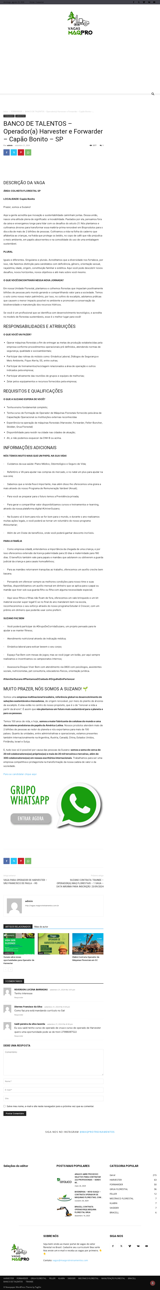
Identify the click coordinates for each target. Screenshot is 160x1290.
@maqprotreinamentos (97, 1131)
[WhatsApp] (28, 152)
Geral (41, 953)
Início (5, 111)
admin (9, 145)
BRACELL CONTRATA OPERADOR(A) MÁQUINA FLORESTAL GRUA (85, 1209)
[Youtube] (154, 2)
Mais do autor (41, 927)
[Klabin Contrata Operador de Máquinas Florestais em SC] (87, 943)
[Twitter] (138, 2)
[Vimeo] (144, 2)
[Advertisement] (80, 67)
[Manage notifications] (152, 1283)
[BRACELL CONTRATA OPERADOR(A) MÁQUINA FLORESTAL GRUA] (64, 1210)
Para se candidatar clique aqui (20, 774)
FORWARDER (16, 111)
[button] (153, 94)
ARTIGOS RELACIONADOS (18, 927)
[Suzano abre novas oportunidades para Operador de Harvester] (19, 943)
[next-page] (10, 969)
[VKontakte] (149, 2)
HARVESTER (20, 116)
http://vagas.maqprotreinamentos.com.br (42, 905)
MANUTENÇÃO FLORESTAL (113, 1278)
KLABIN (61, 1278)
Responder (18, 997)
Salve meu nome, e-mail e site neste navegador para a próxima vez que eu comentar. (50, 1106)
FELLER (52, 1278)
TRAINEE (29, 1281)
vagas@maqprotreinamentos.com (70, 1260)
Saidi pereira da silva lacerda (29, 1023)
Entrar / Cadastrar (37, 2)
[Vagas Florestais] (80, 24)
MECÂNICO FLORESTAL (88, 1278)
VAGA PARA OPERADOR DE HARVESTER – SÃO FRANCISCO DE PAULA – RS (25, 882)
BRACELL (132, 1278)
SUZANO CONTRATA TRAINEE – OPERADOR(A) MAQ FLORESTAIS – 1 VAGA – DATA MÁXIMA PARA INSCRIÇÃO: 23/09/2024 (80, 883)
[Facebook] (133, 2)
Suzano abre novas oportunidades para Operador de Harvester (18, 960)
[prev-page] (5, 969)
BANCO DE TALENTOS (13, 1281)
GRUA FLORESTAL (38, 1278)
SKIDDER (71, 1278)
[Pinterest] (21, 152)
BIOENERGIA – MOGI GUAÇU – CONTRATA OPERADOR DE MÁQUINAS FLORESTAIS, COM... (88, 1195)
